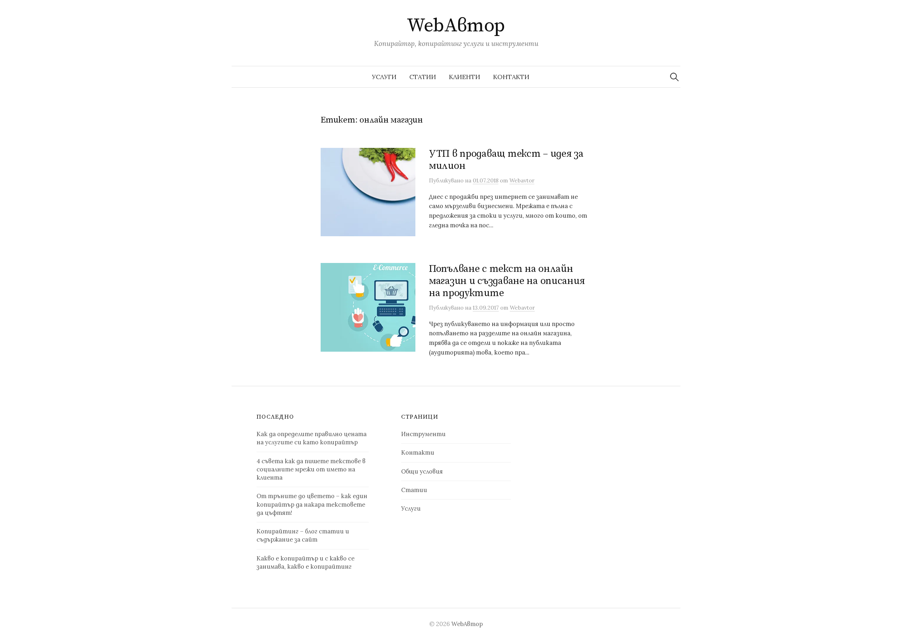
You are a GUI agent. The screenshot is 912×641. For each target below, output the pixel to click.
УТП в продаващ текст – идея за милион (506, 160)
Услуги (384, 77)
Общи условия (422, 471)
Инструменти (423, 434)
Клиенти (464, 77)
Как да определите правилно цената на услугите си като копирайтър (311, 438)
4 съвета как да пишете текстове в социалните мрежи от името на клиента (311, 469)
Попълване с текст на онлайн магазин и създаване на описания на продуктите (507, 281)
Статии (422, 77)
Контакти (511, 77)
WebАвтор (456, 26)
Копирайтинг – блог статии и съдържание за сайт (302, 535)
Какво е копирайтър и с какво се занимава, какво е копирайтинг (305, 562)
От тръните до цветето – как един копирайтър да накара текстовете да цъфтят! (311, 504)
